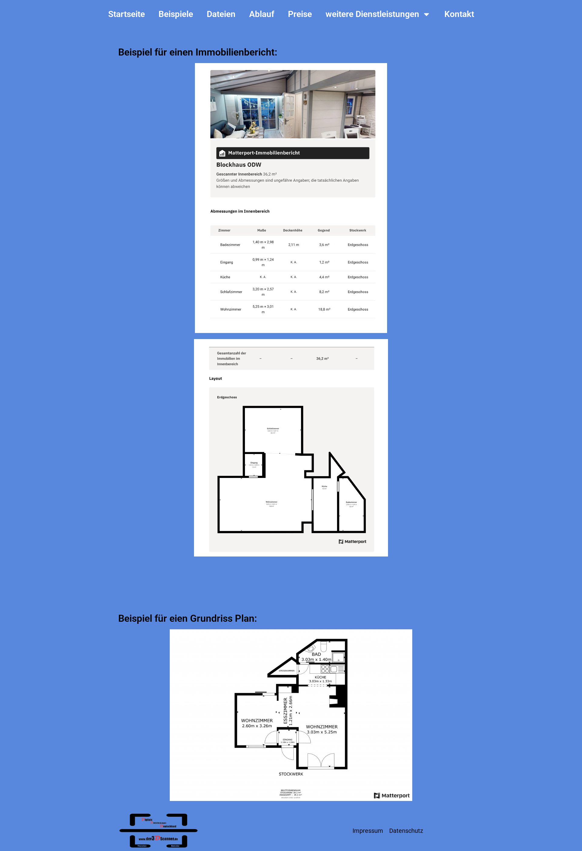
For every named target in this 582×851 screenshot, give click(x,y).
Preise (300, 14)
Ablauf (261, 14)
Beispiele (176, 14)
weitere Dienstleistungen (372, 14)
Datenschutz (406, 830)
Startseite (126, 14)
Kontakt (459, 14)
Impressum (368, 830)
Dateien (221, 14)
